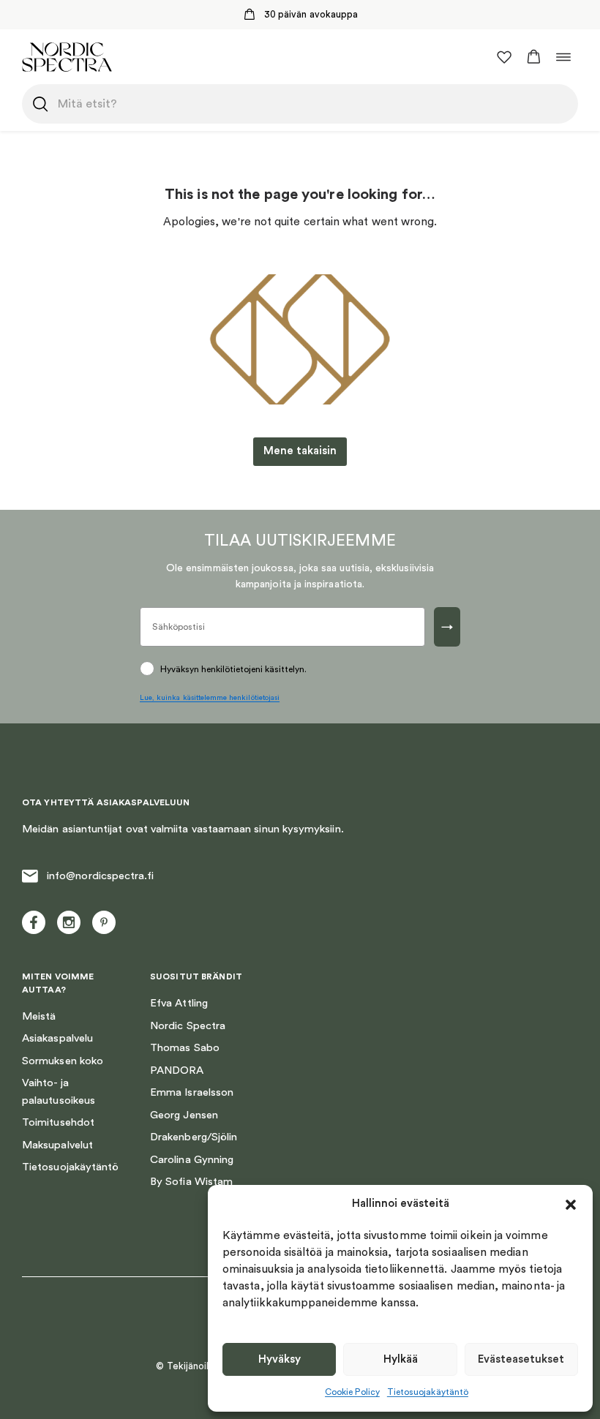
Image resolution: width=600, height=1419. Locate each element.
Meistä (39, 1016)
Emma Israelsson (191, 1092)
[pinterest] (104, 922)
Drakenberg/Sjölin (193, 1137)
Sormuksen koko (62, 1060)
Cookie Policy (352, 1392)
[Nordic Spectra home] (67, 57)
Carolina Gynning (191, 1159)
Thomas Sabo (185, 1047)
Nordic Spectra (187, 1025)
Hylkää (400, 1359)
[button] (570, 1204)
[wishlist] (504, 57)
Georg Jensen (184, 1115)
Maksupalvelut (57, 1145)
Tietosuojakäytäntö (427, 1392)
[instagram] (68, 922)
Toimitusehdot (58, 1122)
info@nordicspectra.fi (100, 875)
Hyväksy (279, 1359)
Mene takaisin (300, 450)
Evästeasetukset (521, 1359)
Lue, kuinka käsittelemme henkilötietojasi (210, 697)
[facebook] (33, 922)
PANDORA (177, 1070)
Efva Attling (179, 1003)
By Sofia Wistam (191, 1181)
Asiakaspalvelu (57, 1038)
